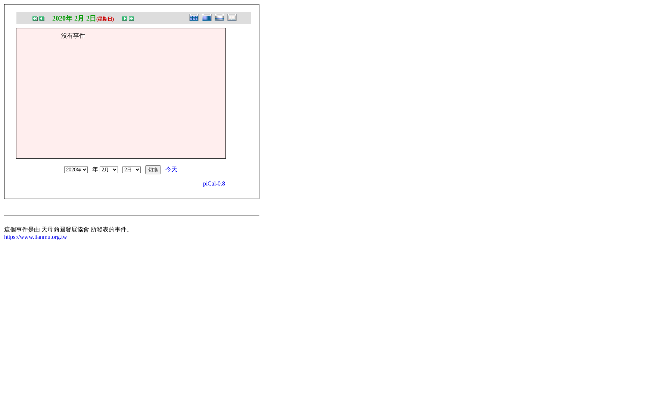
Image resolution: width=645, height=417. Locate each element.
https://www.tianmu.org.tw (35, 237)
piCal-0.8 (214, 183)
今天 (171, 169)
